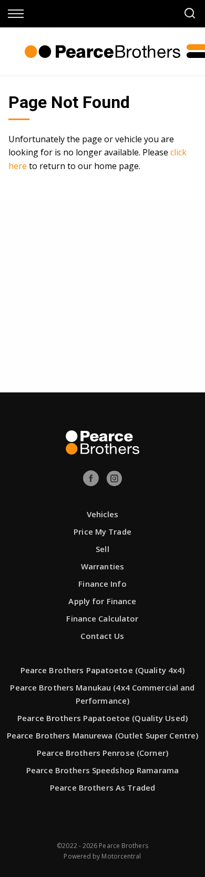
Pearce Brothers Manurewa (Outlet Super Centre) (103, 735)
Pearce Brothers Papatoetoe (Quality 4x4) (102, 670)
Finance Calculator (102, 618)
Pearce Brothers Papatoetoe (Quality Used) (102, 718)
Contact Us (102, 635)
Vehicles (103, 514)
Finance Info (102, 583)
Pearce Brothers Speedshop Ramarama (102, 770)
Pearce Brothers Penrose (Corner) (102, 752)
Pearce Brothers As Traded (102, 787)
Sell (102, 549)
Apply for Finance (102, 601)
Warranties (102, 566)
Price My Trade (102, 531)
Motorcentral (121, 856)
